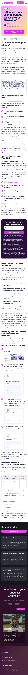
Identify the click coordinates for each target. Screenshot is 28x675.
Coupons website (14, 182)
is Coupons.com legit (7, 69)
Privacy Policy (21, 236)
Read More (5, 547)
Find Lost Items (7, 507)
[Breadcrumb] (2, 38)
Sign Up (20, 2)
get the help (4, 150)
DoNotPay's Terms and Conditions (9, 236)
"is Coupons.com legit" (15, 101)
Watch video (7, 629)
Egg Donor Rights (7, 504)
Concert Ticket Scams (9, 501)
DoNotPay (7, 3)
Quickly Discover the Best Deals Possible (14, 32)
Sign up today (20, 609)
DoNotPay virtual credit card (9, 277)
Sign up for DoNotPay (14, 232)
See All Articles (14, 531)
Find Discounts (8, 8)
